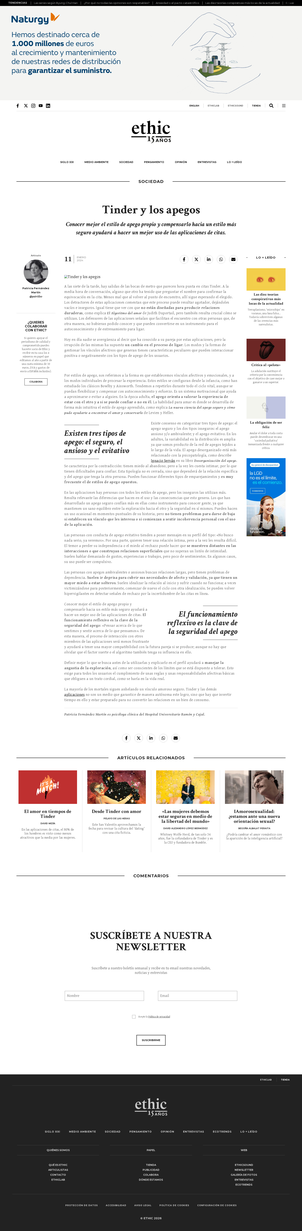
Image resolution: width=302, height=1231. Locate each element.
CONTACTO (58, 1174)
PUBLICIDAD (151, 1169)
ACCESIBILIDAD (116, 1205)
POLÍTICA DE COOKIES (174, 1205)
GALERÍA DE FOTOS (244, 1174)
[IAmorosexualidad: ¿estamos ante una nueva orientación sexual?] (254, 787)
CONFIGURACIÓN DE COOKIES (217, 1205)
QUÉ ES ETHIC (58, 1164)
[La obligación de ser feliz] (266, 407)
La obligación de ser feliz (266, 424)
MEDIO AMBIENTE (96, 162)
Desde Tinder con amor (116, 811)
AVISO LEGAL (142, 1205)
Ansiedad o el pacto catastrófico (177, 3)
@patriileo (36, 296)
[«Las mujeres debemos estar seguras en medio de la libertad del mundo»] (185, 787)
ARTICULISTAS (58, 1169)
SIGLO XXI (67, 162)
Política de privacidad (159, 1016)
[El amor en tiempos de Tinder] (47, 787)
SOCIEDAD (126, 162)
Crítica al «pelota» (265, 365)
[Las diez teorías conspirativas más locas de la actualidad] (266, 279)
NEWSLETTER (244, 1169)
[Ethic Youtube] (41, 106)
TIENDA (256, 105)
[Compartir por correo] (233, 259)
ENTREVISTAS (207, 162)
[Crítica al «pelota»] (266, 350)
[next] (292, 3)
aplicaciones (74, 694)
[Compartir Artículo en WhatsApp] (221, 259)
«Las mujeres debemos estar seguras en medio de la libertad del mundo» (185, 816)
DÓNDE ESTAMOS (151, 1179)
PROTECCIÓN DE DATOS (81, 1205)
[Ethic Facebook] (18, 106)
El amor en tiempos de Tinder (47, 814)
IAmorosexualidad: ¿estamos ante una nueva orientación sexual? (254, 816)
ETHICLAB (213, 105)
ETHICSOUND (235, 105)
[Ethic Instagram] (33, 106)
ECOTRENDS (222, 1131)
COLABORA (36, 381)
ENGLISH (194, 105)
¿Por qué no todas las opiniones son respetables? (117, 3)
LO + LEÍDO (234, 162)
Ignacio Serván (163, 461)
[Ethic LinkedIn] (48, 106)
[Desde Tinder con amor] (116, 787)
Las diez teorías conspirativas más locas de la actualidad (242, 3)
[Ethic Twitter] (26, 106)
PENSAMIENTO (154, 162)
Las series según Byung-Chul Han (56, 3)
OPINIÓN (181, 162)
